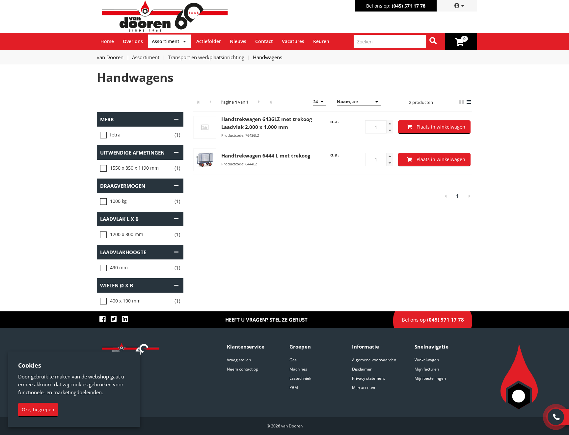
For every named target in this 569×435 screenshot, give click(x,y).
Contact (264, 41)
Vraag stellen (239, 360)
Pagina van (235, 102)
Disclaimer (362, 369)
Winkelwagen (427, 360)
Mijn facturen (427, 369)
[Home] (192, 16)
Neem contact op (242, 369)
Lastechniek (300, 378)
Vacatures (293, 41)
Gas (293, 360)
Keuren (321, 41)
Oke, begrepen (38, 409)
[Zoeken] (433, 41)
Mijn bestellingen (430, 378)
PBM (293, 387)
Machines (298, 369)
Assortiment (165, 41)
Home (107, 41)
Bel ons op (433, 319)
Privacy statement (368, 378)
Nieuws (238, 41)
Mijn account (363, 387)
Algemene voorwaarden (374, 360)
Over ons (133, 41)
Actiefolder (208, 41)
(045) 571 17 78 (408, 6)
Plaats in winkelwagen (441, 127)
